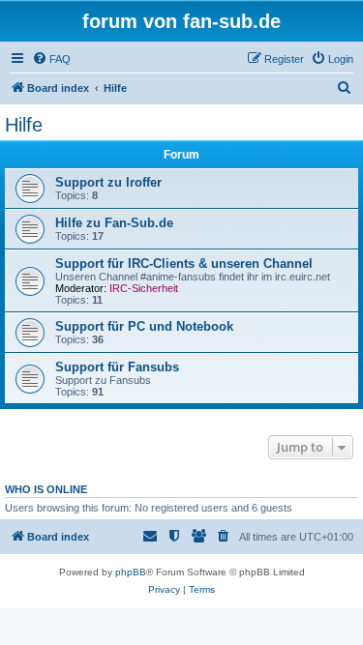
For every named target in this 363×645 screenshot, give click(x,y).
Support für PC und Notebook (144, 326)
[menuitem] (51, 59)
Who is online (46, 489)
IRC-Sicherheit (143, 288)
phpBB (130, 572)
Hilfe (24, 124)
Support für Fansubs (117, 367)
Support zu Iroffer (108, 182)
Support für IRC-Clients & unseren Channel (184, 263)
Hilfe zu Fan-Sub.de (114, 223)
